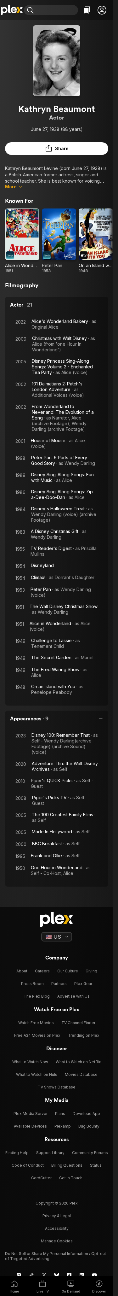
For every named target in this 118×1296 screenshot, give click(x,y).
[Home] (12, 10)
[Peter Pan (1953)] (59, 240)
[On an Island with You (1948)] (96, 240)
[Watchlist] (87, 10)
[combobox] (56, 10)
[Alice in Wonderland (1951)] (22, 240)
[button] (102, 10)
